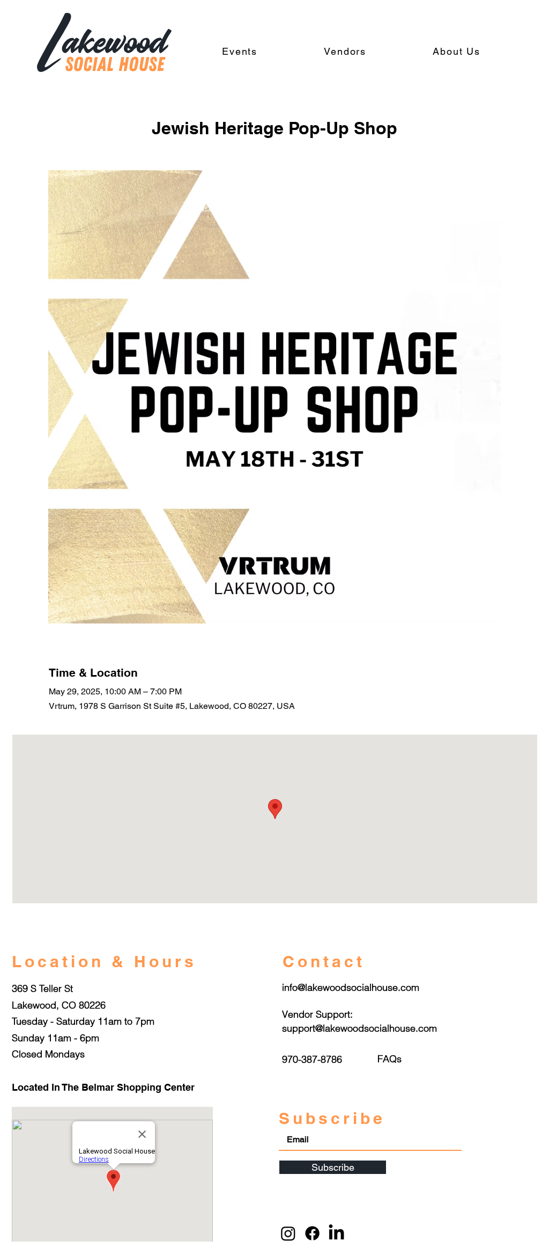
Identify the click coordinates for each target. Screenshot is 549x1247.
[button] (389, 1058)
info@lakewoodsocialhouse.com (350, 987)
